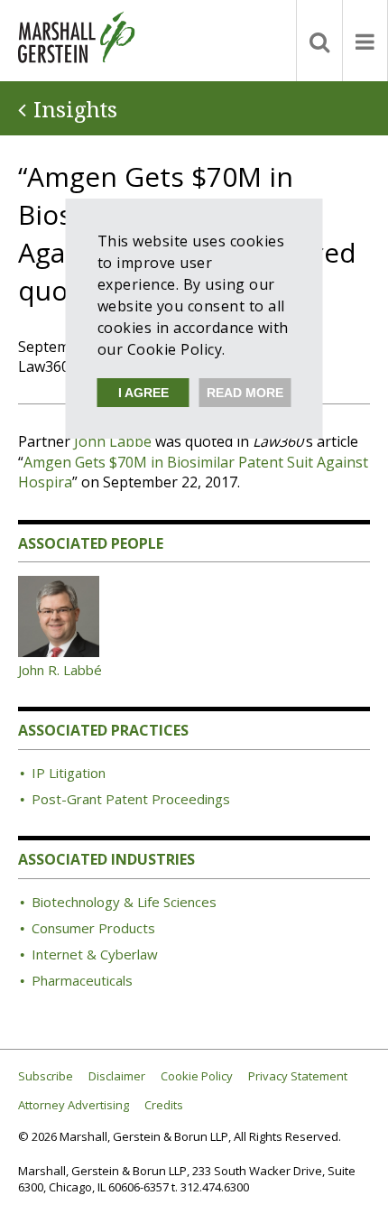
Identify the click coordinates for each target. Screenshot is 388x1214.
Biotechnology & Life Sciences (124, 902)
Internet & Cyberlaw (95, 954)
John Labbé (113, 441)
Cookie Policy (197, 1076)
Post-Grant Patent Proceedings (131, 799)
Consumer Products (93, 928)
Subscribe (45, 1076)
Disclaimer (116, 1076)
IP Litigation (69, 773)
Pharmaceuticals (82, 980)
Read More (245, 392)
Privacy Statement (297, 1076)
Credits (163, 1105)
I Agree (143, 392)
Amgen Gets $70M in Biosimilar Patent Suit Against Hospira (193, 472)
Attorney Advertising (73, 1105)
